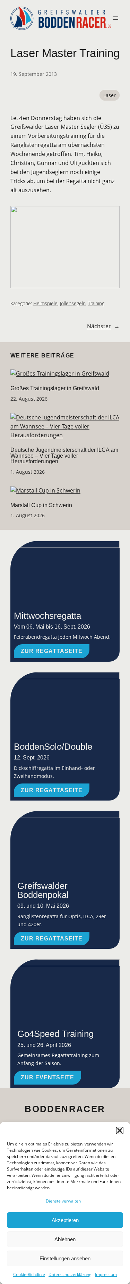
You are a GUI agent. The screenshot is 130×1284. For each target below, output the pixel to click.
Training (96, 303)
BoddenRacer (65, 1109)
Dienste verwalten (63, 1201)
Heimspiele (45, 303)
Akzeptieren (65, 1220)
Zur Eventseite (47, 1077)
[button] (119, 1130)
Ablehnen (65, 1239)
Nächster (99, 326)
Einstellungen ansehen (65, 1258)
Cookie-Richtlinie (29, 1274)
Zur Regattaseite (52, 651)
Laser (109, 95)
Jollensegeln (73, 303)
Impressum (106, 1274)
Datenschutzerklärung (70, 1274)
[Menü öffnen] (115, 18)
